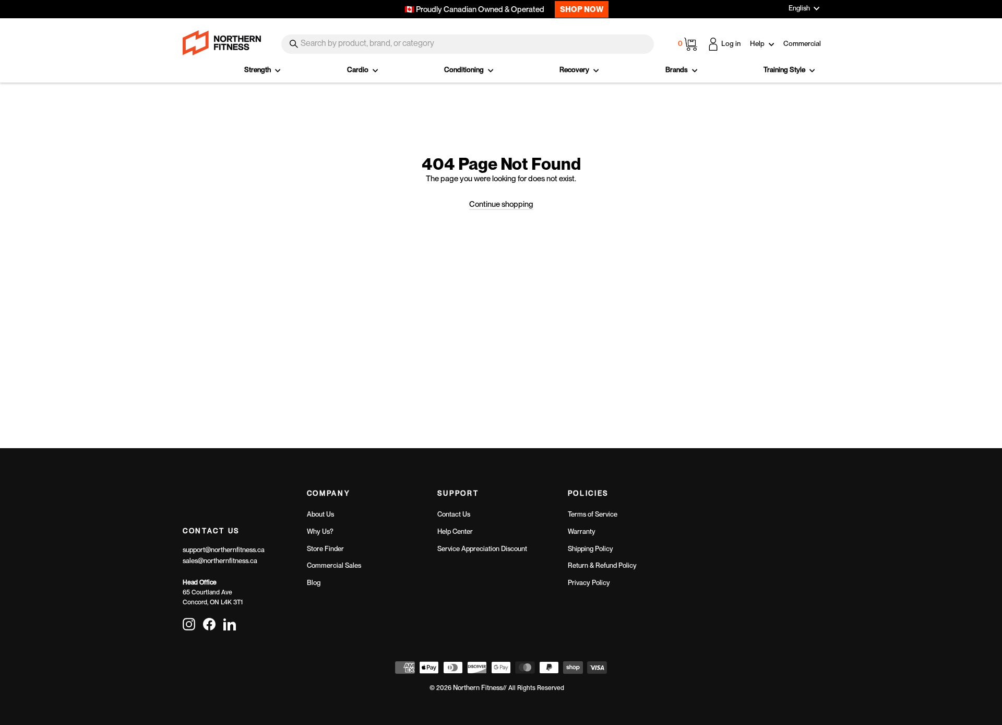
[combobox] (467, 44)
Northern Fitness (478, 688)
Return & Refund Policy (602, 565)
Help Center (455, 531)
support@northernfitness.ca (224, 550)
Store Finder (325, 549)
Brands (677, 69)
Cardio (358, 69)
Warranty (581, 531)
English (799, 8)
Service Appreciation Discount (482, 549)
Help (758, 43)
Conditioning (464, 69)
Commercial (802, 43)
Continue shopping (501, 204)
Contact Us (453, 514)
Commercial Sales (334, 565)
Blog (313, 583)
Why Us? (320, 531)
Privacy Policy (589, 583)
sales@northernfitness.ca (220, 561)
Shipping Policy (590, 549)
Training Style (785, 69)
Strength (258, 69)
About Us (320, 514)
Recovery (575, 69)
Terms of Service (592, 514)
